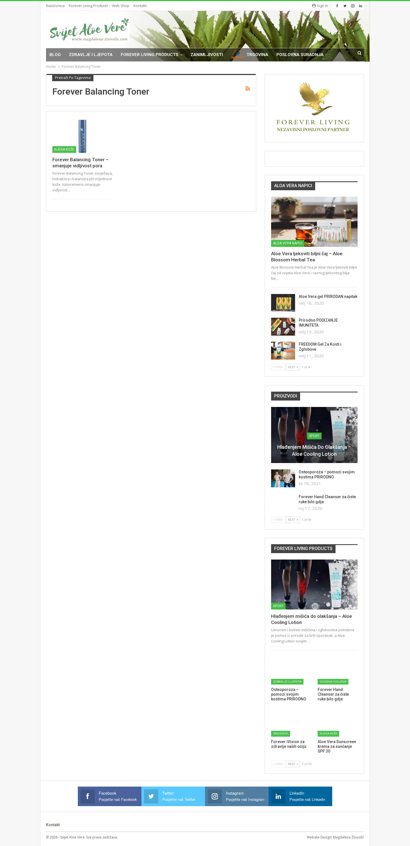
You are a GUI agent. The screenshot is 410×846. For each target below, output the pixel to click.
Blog (55, 54)
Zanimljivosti (206, 54)
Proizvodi (280, 733)
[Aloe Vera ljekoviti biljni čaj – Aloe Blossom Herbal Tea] (314, 222)
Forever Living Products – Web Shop (99, 5)
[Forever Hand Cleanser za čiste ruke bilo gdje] (283, 503)
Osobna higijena (333, 681)
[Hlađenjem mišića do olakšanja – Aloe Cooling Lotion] (314, 585)
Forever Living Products (150, 54)
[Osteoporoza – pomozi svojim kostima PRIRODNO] (283, 478)
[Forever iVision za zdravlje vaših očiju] (291, 722)
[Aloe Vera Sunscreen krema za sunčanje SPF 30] (338, 722)
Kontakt (140, 5)
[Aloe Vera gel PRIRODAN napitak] (283, 303)
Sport (314, 436)
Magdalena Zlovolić (348, 837)
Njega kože (64, 149)
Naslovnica (55, 5)
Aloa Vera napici (287, 243)
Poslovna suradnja (300, 54)
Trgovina (257, 54)
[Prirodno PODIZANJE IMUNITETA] (283, 327)
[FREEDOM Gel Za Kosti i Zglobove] (283, 351)
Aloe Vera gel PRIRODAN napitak (328, 296)
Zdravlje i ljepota (91, 54)
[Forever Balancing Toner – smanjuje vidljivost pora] (82, 135)
